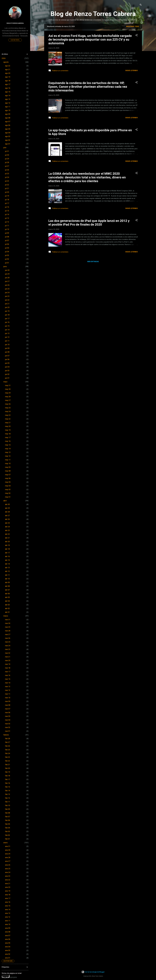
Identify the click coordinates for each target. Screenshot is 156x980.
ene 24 (7, 872)
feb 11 (7, 802)
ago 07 (7, 122)
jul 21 (7, 188)
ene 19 (7, 891)
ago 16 (7, 88)
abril (5, 501)
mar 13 (7, 687)
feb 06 (7, 820)
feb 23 (7, 757)
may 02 (8, 493)
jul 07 (7, 240)
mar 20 (7, 660)
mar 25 (7, 642)
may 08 (8, 471)
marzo (5, 616)
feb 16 (7, 783)
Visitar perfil (15, 40)
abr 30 (7, 504)
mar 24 (7, 646)
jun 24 (7, 293)
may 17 (8, 437)
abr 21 (7, 538)
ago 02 (7, 140)
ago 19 (7, 77)
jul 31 (7, 151)
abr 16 (7, 556)
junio (5, 266)
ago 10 (7, 110)
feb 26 (7, 746)
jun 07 (7, 356)
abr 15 (7, 560)
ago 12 (7, 103)
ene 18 (7, 895)
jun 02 (7, 374)
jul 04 (7, 252)
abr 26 (7, 519)
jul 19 (7, 196)
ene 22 (7, 880)
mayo (5, 382)
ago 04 (7, 133)
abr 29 (7, 508)
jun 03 (7, 371)
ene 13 (7, 913)
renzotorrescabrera (15, 23)
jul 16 (7, 207)
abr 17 (7, 553)
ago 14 (7, 96)
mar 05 (7, 716)
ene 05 (7, 943)
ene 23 (7, 876)
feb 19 (7, 772)
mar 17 (7, 672)
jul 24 (7, 177)
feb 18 (7, 776)
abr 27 (7, 516)
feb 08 (7, 813)
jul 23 (7, 181)
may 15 (8, 445)
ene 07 (7, 936)
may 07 (8, 475)
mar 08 (7, 705)
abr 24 (7, 527)
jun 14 (7, 330)
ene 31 (7, 846)
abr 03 (7, 605)
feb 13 (7, 794)
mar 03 (7, 724)
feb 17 (7, 779)
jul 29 (7, 159)
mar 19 (7, 664)
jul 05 (7, 248)
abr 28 (7, 512)
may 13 (8, 452)
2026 (4, 58)
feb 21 (7, 765)
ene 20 (7, 887)
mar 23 (7, 649)
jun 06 (7, 359)
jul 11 (7, 226)
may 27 (8, 400)
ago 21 (7, 69)
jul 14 (7, 214)
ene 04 (7, 947)
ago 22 (7, 66)
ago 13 (7, 99)
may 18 (8, 434)
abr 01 (7, 612)
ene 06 (7, 939)
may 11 (8, 460)
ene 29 (7, 854)
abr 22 (7, 534)
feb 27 (7, 742)
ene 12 (7, 917)
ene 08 (7, 932)
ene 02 (7, 954)
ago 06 (7, 125)
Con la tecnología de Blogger (94, 972)
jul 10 (7, 229)
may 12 (8, 456)
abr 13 (7, 568)
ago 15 (7, 92)
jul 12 (7, 222)
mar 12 (7, 690)
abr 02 (7, 608)
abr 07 (7, 590)
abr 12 (7, 571)
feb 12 (7, 798)
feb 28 (7, 739)
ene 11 (7, 921)
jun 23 (7, 296)
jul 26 (7, 170)
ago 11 (7, 107)
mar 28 (7, 631)
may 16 (8, 441)
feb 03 (7, 831)
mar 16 (7, 675)
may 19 (8, 430)
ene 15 (7, 906)
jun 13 (7, 333)
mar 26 (7, 638)
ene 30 (7, 850)
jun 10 (7, 345)
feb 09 (7, 809)
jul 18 (7, 200)
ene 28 (7, 857)
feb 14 (7, 791)
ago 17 (7, 84)
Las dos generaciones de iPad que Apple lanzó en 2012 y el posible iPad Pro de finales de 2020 (88, 222)
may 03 (8, 490)
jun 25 (7, 289)
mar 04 (7, 720)
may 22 (8, 419)
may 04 (8, 486)
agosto (6, 62)
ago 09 (7, 114)
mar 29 (7, 627)
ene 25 (7, 869)
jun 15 (7, 326)
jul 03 (7, 255)
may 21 (8, 423)
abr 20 (7, 542)
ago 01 (7, 144)
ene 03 (7, 950)
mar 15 (7, 679)
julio (4, 148)
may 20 (8, 426)
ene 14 (7, 910)
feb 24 (7, 753)
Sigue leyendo (131, 70)
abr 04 (7, 601)
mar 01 (7, 731)
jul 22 (7, 185)
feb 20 (7, 768)
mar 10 (7, 698)
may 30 (8, 389)
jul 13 (7, 218)
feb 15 (7, 787)
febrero (6, 735)
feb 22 (7, 761)
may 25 (8, 408)
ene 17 (7, 898)
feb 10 (7, 805)
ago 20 (7, 73)
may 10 (8, 463)
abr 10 (7, 579)
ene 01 (7, 958)
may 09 (8, 467)
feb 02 (7, 835)
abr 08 (7, 586)
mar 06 (7, 713)
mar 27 (7, 634)
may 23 (8, 415)
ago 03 (7, 136)
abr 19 (7, 545)
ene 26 (7, 865)
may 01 (8, 497)
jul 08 (7, 237)
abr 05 (7, 597)
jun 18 (7, 315)
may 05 (8, 482)
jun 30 (7, 270)
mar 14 (7, 683)
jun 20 (7, 307)
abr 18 (7, 549)
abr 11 (7, 575)
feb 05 (7, 824)
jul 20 (7, 192)
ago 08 (7, 118)
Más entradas (93, 261)
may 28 (8, 397)
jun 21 (7, 304)
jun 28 (7, 278)
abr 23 (7, 530)
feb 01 (7, 839)
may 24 (8, 411)
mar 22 (7, 653)
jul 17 (7, 203)
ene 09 (7, 928)
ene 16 (7, 902)
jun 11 (7, 341)
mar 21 (7, 657)
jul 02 (7, 259)
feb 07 (7, 817)
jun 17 (7, 319)
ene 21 (7, 884)
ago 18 (7, 81)
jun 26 (7, 285)
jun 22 (7, 300)
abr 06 (7, 594)
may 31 (8, 385)
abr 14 (7, 564)
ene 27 (7, 861)
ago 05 (7, 129)
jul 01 (7, 263)
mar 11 (7, 694)
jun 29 (7, 274)
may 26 (8, 404)
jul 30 (7, 155)
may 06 (8, 478)
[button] (136, 35)
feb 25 (7, 750)
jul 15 (7, 211)
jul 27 (7, 166)
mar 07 (7, 709)
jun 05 (7, 363)
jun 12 (7, 337)
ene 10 (7, 924)
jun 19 (7, 311)
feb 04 (7, 828)
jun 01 (7, 378)
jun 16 (7, 322)
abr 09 (7, 582)
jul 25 (7, 174)
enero (5, 843)
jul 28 (7, 162)
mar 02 (7, 727)
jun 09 (7, 348)
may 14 (8, 449)
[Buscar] (140, 5)
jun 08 (7, 352)
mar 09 (7, 701)
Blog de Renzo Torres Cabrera (93, 14)
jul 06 (7, 244)
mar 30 (7, 623)
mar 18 (7, 668)
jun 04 (7, 367)
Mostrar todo (132, 26)
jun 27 (7, 281)
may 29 (8, 393)
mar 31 (7, 620)
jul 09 (7, 233)
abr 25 (7, 523)
